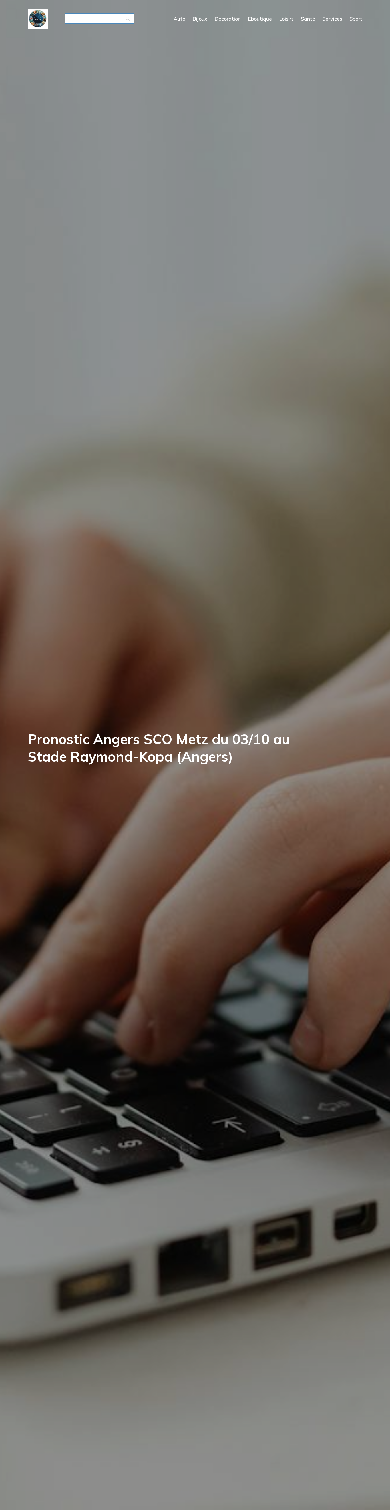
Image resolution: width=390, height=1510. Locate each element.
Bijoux (199, 18)
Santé (308, 18)
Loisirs (286, 18)
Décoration (227, 18)
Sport (355, 18)
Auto (179, 18)
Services (332, 18)
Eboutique (260, 18)
